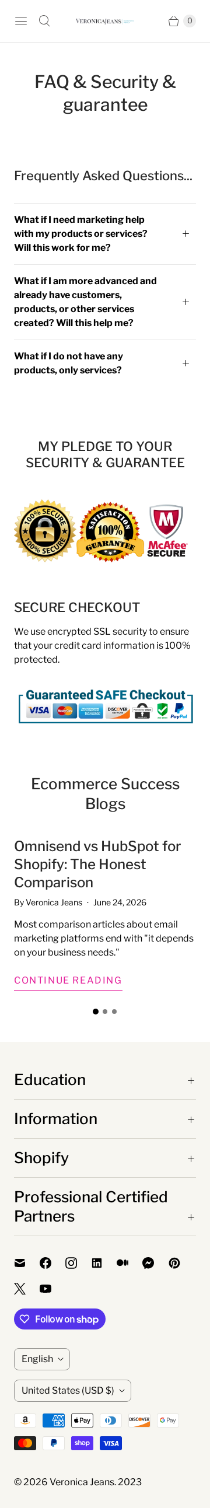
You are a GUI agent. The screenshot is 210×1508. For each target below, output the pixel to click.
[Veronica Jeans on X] (27, 1288)
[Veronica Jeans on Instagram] (78, 1263)
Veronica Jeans (82, 1482)
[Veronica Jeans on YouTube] (52, 1288)
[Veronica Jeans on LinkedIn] (104, 1263)
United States (68, 1390)
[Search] (44, 21)
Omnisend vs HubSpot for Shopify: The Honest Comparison (97, 864)
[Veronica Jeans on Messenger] (155, 1263)
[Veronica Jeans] (105, 21)
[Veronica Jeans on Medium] (129, 1263)
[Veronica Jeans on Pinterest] (181, 1263)
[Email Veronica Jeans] (27, 1263)
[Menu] (21, 21)
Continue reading (68, 980)
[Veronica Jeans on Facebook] (52, 1263)
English (37, 1358)
